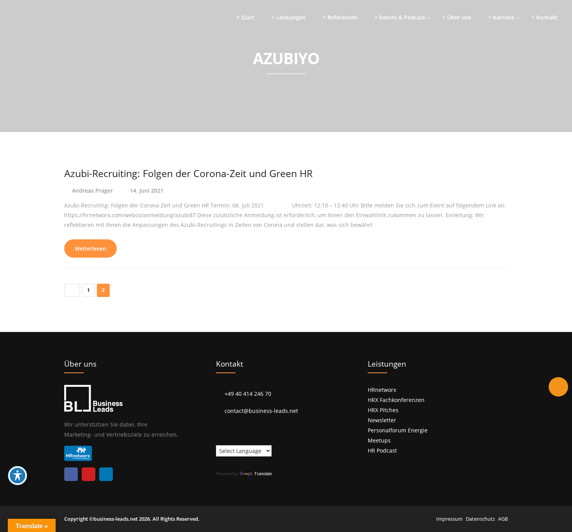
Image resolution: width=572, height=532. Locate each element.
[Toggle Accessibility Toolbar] (17, 475)
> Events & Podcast (400, 17)
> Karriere (501, 17)
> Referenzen (340, 17)
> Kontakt (545, 17)
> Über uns (456, 17)
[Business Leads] (57, 60)
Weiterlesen (90, 248)
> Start (245, 17)
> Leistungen (289, 17)
